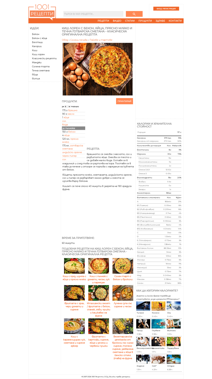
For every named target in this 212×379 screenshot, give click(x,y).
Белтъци (37, 42)
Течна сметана (41, 70)
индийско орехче (72, 152)
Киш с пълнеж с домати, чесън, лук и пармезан (99, 279)
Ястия (36, 78)
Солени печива (79, 40)
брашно (72, 110)
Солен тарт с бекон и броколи (123, 278)
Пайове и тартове (101, 40)
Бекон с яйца (39, 38)
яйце (66, 117)
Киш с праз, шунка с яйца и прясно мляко (74, 278)
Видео (117, 20)
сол (64, 121)
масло (71, 114)
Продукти (145, 20)
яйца (67, 135)
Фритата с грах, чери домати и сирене (74, 306)
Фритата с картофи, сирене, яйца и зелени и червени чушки (98, 341)
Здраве (160, 20)
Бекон (35, 34)
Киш (34, 50)
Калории (37, 46)
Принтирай (124, 101)
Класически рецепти (44, 58)
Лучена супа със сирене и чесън (123, 305)
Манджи (36, 62)
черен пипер (69, 155)
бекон (71, 131)
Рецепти (103, 20)
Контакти (175, 20)
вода (65, 124)
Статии (130, 20)
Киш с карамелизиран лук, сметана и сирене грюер (74, 341)
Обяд (65, 40)
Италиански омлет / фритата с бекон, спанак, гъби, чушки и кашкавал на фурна (98, 309)
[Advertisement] (45, 129)
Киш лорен (38, 54)
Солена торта (41, 66)
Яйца (35, 74)
